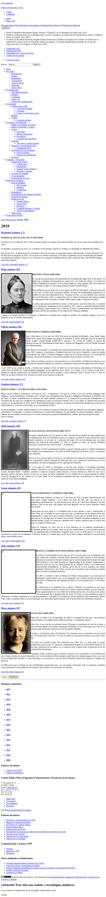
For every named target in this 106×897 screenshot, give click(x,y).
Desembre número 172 (13, 232)
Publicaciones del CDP (15, 829)
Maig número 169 (10, 269)
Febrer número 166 (11, 327)
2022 (8, 694)
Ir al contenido (7, 3)
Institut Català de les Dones (17, 870)
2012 (8, 745)
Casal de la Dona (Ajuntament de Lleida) (23, 865)
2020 (8, 704)
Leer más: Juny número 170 (12, 603)
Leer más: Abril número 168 (12, 483)
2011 (8, 750)
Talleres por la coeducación (17, 836)
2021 (8, 699)
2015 (8, 730)
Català (8, 12)
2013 (8, 740)
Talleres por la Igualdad (15, 839)
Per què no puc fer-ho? (15, 834)
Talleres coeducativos (15, 773)
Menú (5, 677)
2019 (8, 709)
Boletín (20, 220)
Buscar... (4, 64)
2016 (8, 725)
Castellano (10, 14)
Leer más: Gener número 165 (13, 541)
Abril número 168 (10, 426)
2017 (8, 720)
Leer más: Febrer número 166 (13, 379)
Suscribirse (13, 677)
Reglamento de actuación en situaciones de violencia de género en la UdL (36, 832)
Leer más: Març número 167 (12, 672)
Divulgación (11, 220)
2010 (8, 755)
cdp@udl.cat (12, 787)
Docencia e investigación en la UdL (20, 820)
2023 (8, 689)
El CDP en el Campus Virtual (18, 825)
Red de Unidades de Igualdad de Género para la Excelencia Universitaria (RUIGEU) (41, 868)
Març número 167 (10, 608)
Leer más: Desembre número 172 (14, 264)
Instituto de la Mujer (14, 872)
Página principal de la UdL (12, 7)
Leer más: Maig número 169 (12, 322)
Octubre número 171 (12, 384)
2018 (8, 714)
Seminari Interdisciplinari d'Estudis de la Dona (25, 863)
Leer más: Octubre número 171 (13, 421)
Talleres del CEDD (14, 770)
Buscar (36, 65)
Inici (3, 220)
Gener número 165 (11, 488)
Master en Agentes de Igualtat (18, 822)
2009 (8, 760)
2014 (8, 735)
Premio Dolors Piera (14, 827)
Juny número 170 (10, 546)
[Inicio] (30, 25)
